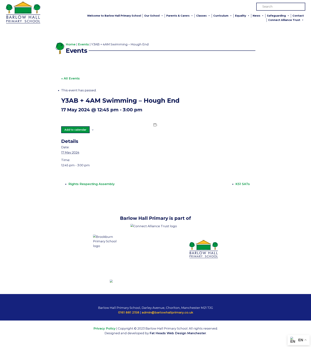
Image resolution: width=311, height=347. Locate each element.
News (256, 15)
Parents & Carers (178, 15)
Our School (152, 15)
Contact (298, 15)
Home (71, 44)
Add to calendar (75, 129)
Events (83, 44)
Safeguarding (276, 15)
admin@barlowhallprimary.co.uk (167, 312)
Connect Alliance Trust (284, 20)
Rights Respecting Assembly (91, 184)
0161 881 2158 (128, 312)
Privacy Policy (104, 328)
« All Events (70, 78)
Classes (201, 15)
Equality (240, 15)
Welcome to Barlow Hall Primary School (114, 15)
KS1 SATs (242, 184)
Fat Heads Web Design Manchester (178, 333)
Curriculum (220, 15)
